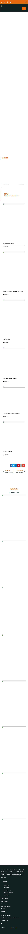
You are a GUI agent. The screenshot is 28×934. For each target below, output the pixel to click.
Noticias (3, 911)
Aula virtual (6, 887)
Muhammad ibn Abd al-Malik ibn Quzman (13, 291)
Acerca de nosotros (5, 903)
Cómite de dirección (5, 906)
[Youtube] (1, 923)
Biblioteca (6, 885)
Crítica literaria (7, 890)
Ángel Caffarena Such (8, 243)
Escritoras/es (4, 901)
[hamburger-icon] (24, 8)
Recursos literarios (8, 892)
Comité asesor (4, 908)
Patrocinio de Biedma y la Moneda (11, 413)
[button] (26, 2)
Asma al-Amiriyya (7, 451)
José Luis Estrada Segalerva (10, 378)
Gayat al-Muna (6, 339)
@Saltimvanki (14, 927)
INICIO (5, 882)
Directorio (6, 895)
